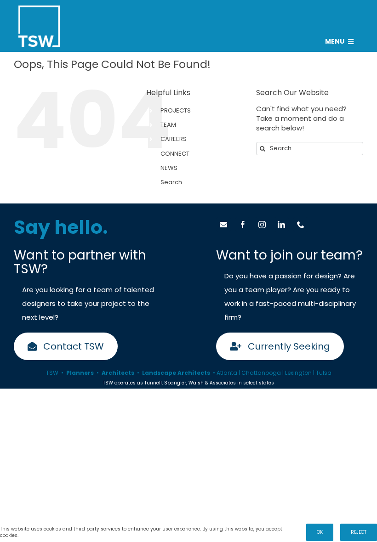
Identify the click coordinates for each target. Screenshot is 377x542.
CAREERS (173, 139)
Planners (80, 373)
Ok (320, 532)
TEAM (168, 124)
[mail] (223, 224)
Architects (118, 373)
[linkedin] (281, 224)
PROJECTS (175, 110)
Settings (30, 535)
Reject (358, 532)
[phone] (300, 224)
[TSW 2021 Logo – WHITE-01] (39, 9)
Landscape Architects (176, 373)
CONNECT (174, 153)
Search (171, 182)
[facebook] (242, 224)
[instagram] (262, 224)
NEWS (168, 168)
